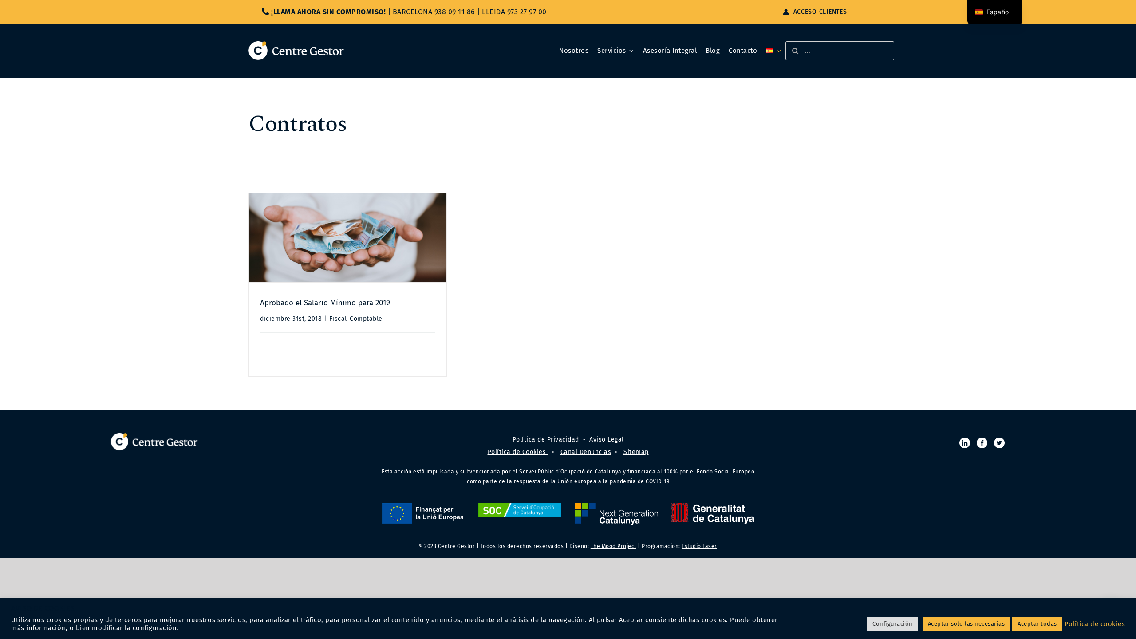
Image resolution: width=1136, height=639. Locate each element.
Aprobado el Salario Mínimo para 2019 (325, 303)
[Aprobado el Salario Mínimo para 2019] (347, 237)
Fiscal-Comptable (356, 319)
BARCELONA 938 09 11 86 (434, 12)
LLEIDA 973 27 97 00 (514, 12)
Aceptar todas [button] (1037, 623)
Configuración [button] (892, 623)
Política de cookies (1095, 624)
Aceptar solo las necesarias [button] (966, 623)
